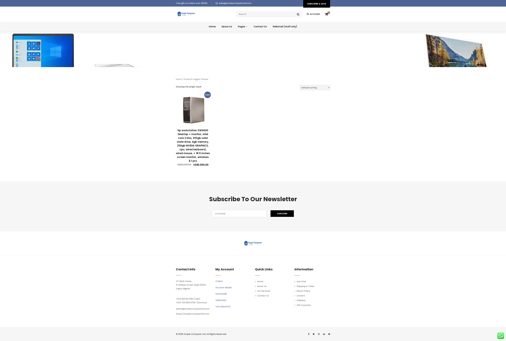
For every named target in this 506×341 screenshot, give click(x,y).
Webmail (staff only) (285, 26)
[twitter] (314, 334)
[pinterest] (329, 334)
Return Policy (303, 290)
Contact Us (260, 26)
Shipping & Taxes (305, 286)
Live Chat (301, 281)
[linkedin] (324, 334)
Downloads (221, 293)
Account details (223, 287)
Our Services (263, 290)
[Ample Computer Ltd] (186, 14)
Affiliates (301, 300)
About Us (227, 26)
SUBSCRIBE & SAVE (316, 3)
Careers (301, 295)
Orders (219, 281)
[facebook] (308, 334)
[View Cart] (326, 14)
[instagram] (319, 334)
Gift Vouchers (304, 305)
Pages (241, 26)
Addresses (220, 300)
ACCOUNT (314, 14)
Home (212, 26)
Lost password (222, 306)
